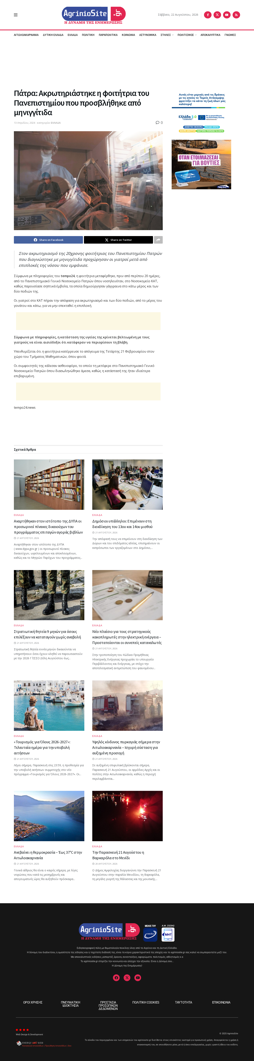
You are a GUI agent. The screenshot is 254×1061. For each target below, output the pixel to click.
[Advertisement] (127, 63)
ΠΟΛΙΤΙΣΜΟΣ (186, 35)
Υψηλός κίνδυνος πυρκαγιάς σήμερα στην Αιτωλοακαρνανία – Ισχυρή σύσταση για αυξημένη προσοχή (126, 747)
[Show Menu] (15, 14)
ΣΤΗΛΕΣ (166, 35)
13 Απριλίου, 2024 (24, 122)
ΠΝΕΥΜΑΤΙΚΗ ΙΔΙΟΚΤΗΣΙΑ (70, 1004)
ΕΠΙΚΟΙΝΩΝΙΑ (221, 1002)
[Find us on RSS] (236, 14)
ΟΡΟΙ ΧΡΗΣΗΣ (32, 1002)
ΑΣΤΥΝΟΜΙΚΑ (147, 35)
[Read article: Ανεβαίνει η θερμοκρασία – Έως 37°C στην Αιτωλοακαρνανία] (49, 816)
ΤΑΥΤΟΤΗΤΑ (183, 1002)
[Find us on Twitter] (217, 14)
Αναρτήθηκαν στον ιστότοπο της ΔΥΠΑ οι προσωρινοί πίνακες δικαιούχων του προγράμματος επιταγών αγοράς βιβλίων (48, 527)
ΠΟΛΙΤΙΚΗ (88, 35)
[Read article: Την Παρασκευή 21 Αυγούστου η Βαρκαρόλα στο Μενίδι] (127, 816)
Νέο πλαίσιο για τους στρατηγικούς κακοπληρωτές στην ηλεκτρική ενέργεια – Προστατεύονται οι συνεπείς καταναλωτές (127, 637)
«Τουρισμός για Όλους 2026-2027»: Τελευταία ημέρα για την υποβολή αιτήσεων (42, 747)
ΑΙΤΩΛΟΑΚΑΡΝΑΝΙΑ (26, 35)
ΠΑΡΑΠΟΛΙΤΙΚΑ (108, 35)
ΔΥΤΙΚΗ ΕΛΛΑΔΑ (53, 35)
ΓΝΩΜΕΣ (230, 35)
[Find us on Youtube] (227, 14)
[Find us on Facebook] (208, 14)
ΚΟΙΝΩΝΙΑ (128, 35)
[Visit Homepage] (88, 14)
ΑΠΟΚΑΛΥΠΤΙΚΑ (210, 35)
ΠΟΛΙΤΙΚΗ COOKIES (145, 1002)
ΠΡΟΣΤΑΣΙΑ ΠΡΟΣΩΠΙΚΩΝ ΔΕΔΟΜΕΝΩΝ (108, 1006)
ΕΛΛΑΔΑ (73, 35)
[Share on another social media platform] (158, 240)
